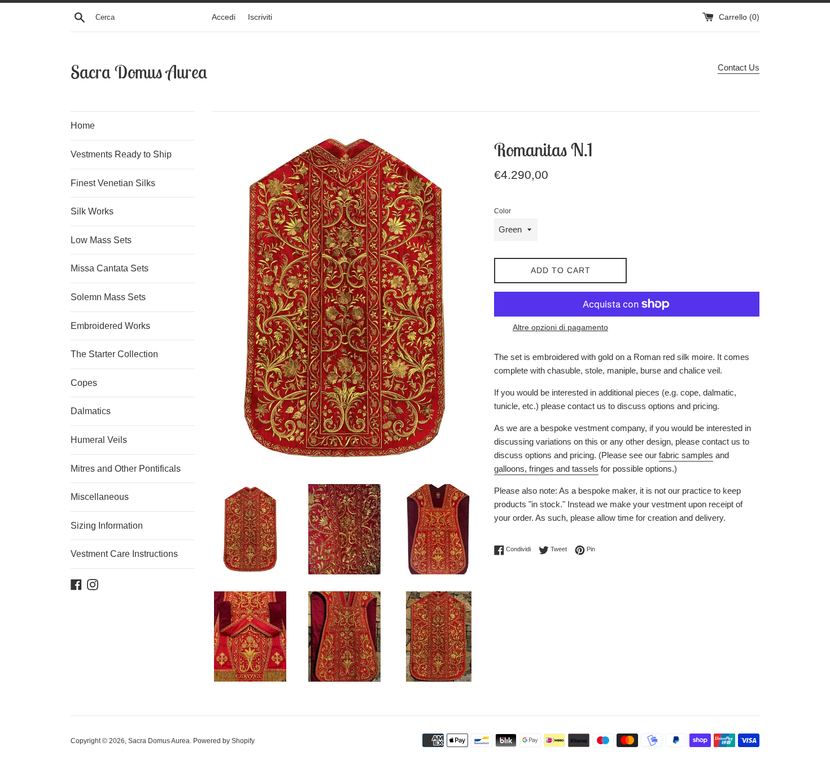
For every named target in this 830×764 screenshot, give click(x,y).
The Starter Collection (114, 354)
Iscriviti (260, 17)
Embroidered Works (110, 326)
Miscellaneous (100, 497)
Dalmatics (91, 411)
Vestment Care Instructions (124, 554)
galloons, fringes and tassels (546, 468)
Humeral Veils (99, 440)
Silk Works (92, 211)
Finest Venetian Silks (113, 183)
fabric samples (686, 455)
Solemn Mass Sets (108, 297)
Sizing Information (107, 525)
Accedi (223, 17)
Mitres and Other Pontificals (126, 468)
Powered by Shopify (224, 741)
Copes (84, 383)
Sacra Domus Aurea (139, 71)
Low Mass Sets (101, 240)
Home (83, 125)
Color (502, 211)
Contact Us (738, 67)
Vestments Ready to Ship (121, 154)
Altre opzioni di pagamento (560, 327)
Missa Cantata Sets (109, 268)
